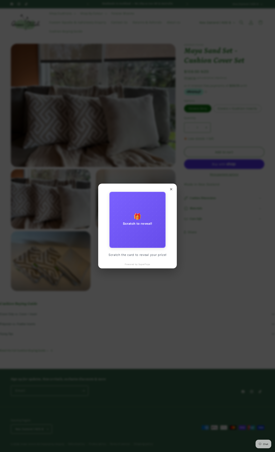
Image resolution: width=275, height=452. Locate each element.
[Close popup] (171, 189)
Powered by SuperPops (137, 264)
